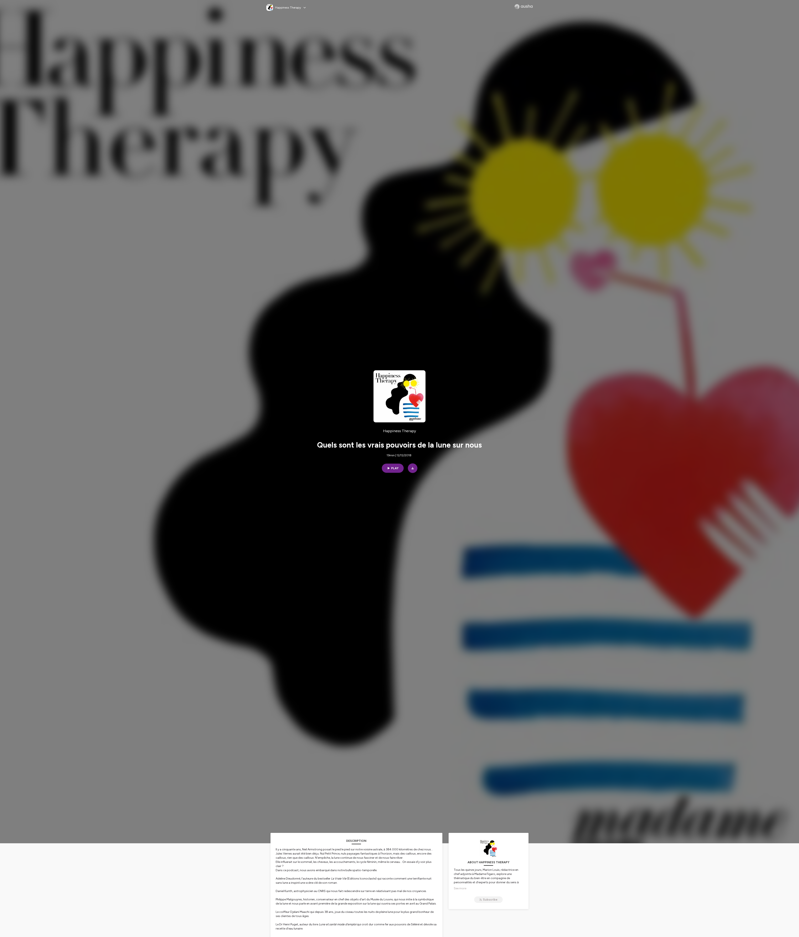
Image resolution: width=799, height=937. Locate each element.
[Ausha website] (524, 6)
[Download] (412, 468)
